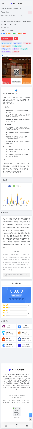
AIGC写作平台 (8, 8)
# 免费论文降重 (6, 49)
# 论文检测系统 (6, 52)
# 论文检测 (24, 49)
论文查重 (20, 97)
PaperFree (7, 93)
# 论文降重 (16, 52)
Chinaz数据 (18, 224)
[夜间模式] (30, 419)
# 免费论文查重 (6, 46)
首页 (3, 8)
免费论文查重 (10, 110)
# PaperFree (27, 43)
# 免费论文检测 (17, 46)
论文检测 (20, 137)
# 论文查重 (16, 49)
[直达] (15, 325)
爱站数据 (9, 224)
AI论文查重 (15, 8)
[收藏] (30, 12)
